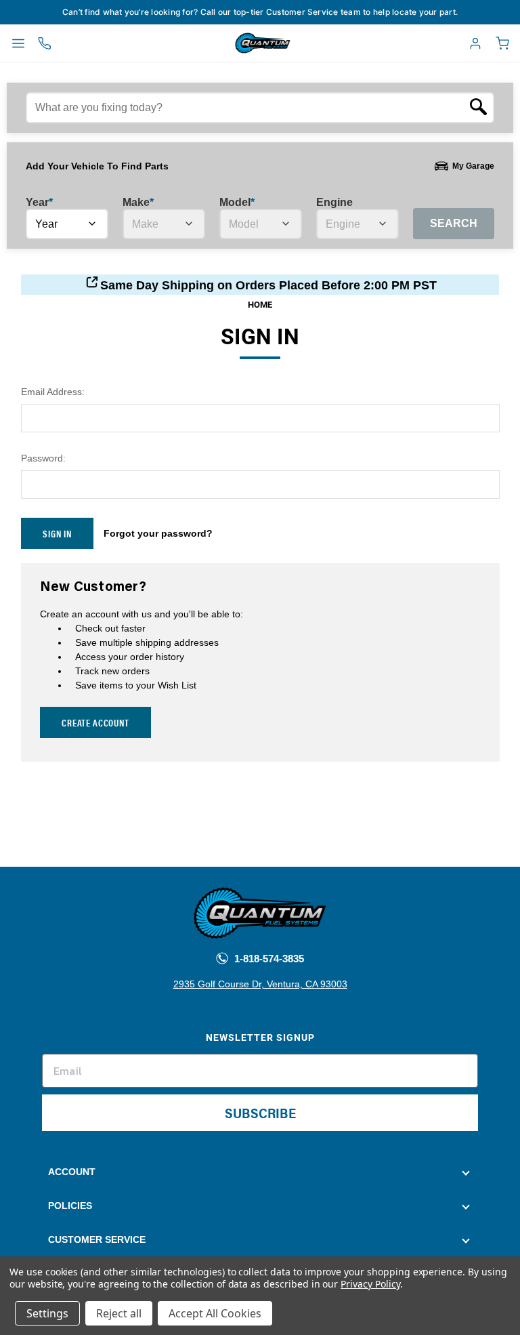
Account (71, 1171)
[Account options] (475, 43)
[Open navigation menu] (18, 43)
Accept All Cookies (215, 1313)
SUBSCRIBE (260, 1112)
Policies (70, 1205)
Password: (43, 458)
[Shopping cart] (502, 43)
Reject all (119, 1313)
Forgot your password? (158, 533)
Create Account (95, 722)
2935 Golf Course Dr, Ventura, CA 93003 (260, 984)
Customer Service (97, 1239)
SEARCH (453, 223)
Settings (47, 1313)
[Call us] (44, 43)
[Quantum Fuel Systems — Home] (231, 43)
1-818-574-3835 (268, 958)
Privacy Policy (370, 1283)
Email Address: (53, 391)
